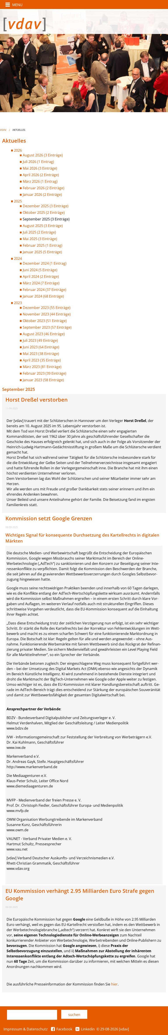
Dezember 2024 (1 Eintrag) (44, 263)
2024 (18, 258)
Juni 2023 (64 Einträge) (41, 347)
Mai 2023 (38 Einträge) (41, 353)
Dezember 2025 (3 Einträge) (45, 206)
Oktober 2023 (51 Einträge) (45, 320)
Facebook (64, 1029)
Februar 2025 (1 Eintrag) (42, 245)
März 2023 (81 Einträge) (42, 366)
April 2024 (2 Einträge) (41, 276)
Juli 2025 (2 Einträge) (39, 232)
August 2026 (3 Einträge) (43, 155)
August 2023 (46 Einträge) (44, 333)
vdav (3, 129)
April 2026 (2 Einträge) (41, 174)
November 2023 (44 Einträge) (47, 314)
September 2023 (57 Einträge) (47, 327)
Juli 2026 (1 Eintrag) (38, 161)
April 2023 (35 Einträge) (42, 360)
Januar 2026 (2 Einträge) (42, 194)
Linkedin (88, 1029)
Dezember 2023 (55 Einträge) (46, 307)
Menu (17, 4)
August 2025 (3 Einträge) (43, 225)
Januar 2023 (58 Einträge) (43, 379)
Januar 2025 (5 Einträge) (42, 252)
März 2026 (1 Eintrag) (40, 181)
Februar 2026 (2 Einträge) (43, 188)
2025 (18, 201)
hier (114, 984)
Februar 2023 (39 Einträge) (44, 373)
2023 (18, 302)
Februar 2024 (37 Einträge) (44, 289)
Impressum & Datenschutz (26, 1029)
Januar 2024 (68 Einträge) (43, 296)
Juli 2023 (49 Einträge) (40, 340)
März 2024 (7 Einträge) (41, 283)
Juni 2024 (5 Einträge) (40, 270)
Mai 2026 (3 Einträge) (40, 168)
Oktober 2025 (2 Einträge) (44, 212)
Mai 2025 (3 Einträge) (40, 238)
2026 (18, 150)
